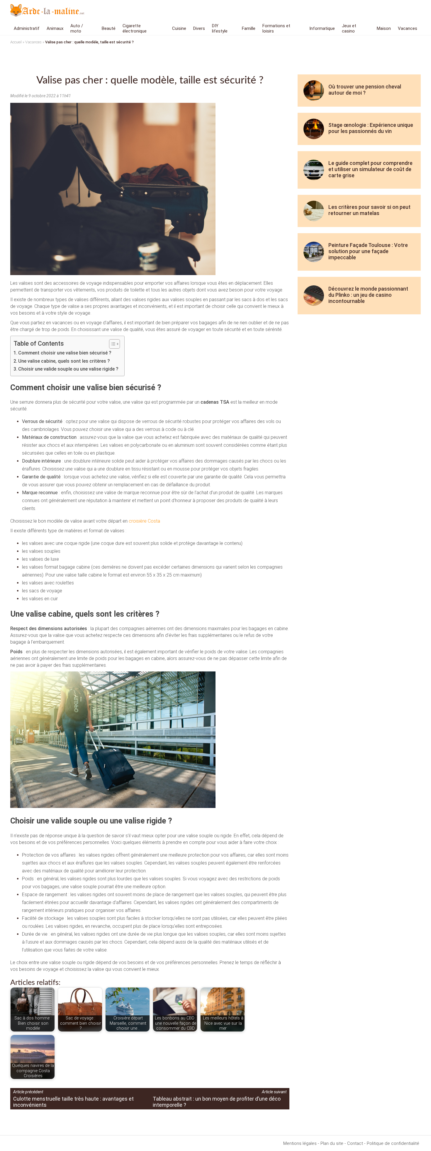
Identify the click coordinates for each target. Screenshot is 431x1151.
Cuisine (179, 28)
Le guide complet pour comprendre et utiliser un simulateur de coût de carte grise (370, 169)
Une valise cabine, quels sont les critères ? (64, 361)
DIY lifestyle (220, 28)
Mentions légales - (301, 1143)
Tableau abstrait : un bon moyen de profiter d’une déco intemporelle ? (217, 1102)
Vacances (407, 28)
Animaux (55, 28)
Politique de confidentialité (393, 1143)
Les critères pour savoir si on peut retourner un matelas (369, 210)
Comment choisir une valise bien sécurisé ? (64, 353)
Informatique (322, 28)
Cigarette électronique (135, 28)
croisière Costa (144, 521)
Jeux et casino (349, 28)
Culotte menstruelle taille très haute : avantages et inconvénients (73, 1102)
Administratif (27, 28)
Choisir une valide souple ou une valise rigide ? (68, 369)
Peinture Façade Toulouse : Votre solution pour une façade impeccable (368, 251)
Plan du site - (333, 1143)
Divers (199, 28)
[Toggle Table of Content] (111, 344)
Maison (384, 28)
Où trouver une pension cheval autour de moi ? (364, 89)
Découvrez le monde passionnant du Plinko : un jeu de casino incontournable (368, 295)
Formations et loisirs (276, 28)
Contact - (356, 1143)
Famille (248, 28)
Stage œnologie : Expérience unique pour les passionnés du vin (370, 128)
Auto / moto (76, 28)
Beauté (109, 28)
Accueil (16, 42)
